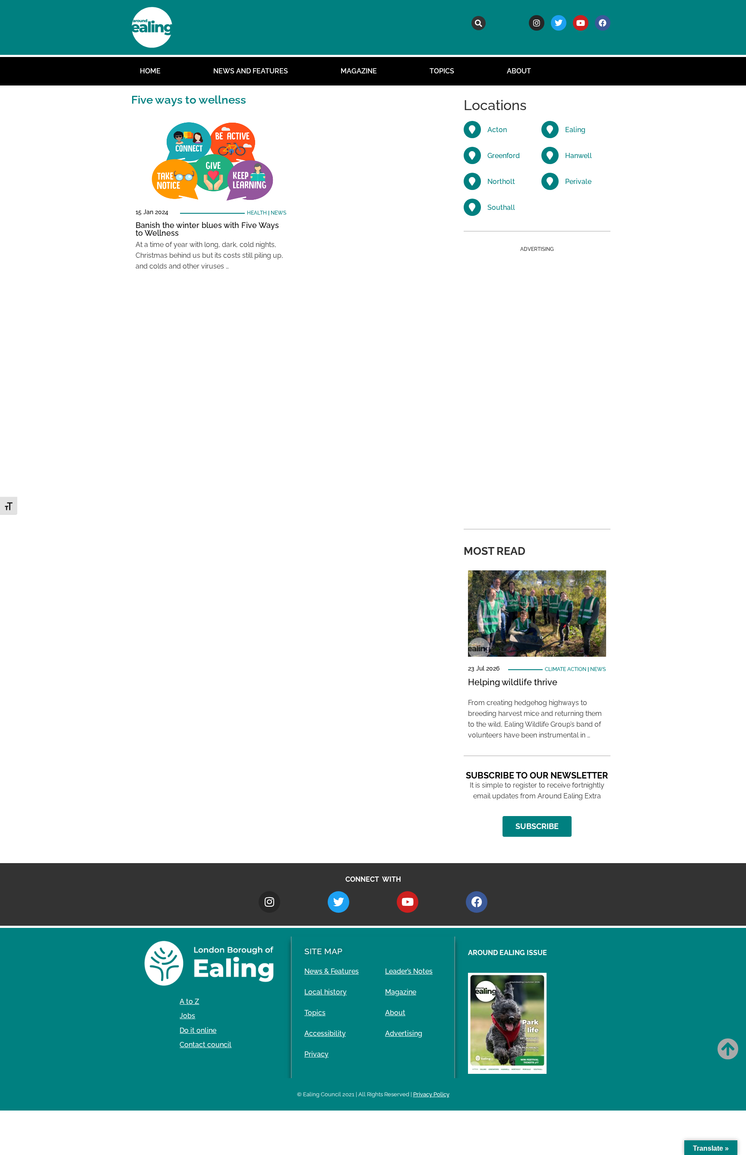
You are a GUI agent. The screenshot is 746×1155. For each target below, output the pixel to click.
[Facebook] (602, 23)
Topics (442, 71)
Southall (501, 207)
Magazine (359, 71)
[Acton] (472, 129)
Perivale (578, 181)
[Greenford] (472, 155)
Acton (497, 130)
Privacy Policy (431, 1094)
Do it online (198, 1030)
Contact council (205, 1045)
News (278, 213)
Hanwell (578, 156)
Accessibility (325, 1033)
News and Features (250, 71)
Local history (325, 992)
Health (257, 213)
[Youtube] (580, 23)
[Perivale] (550, 181)
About (519, 71)
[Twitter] (558, 23)
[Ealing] (550, 129)
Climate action (565, 669)
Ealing (575, 130)
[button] (478, 23)
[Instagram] (536, 23)
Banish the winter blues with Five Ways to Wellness (207, 229)
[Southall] (472, 207)
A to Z (189, 1001)
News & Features (331, 971)
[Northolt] (472, 181)
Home (150, 71)
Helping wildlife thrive (512, 682)
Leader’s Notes (409, 971)
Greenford (503, 156)
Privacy (316, 1054)
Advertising (403, 1033)
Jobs (187, 1016)
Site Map (323, 951)
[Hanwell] (550, 155)
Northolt (501, 181)
